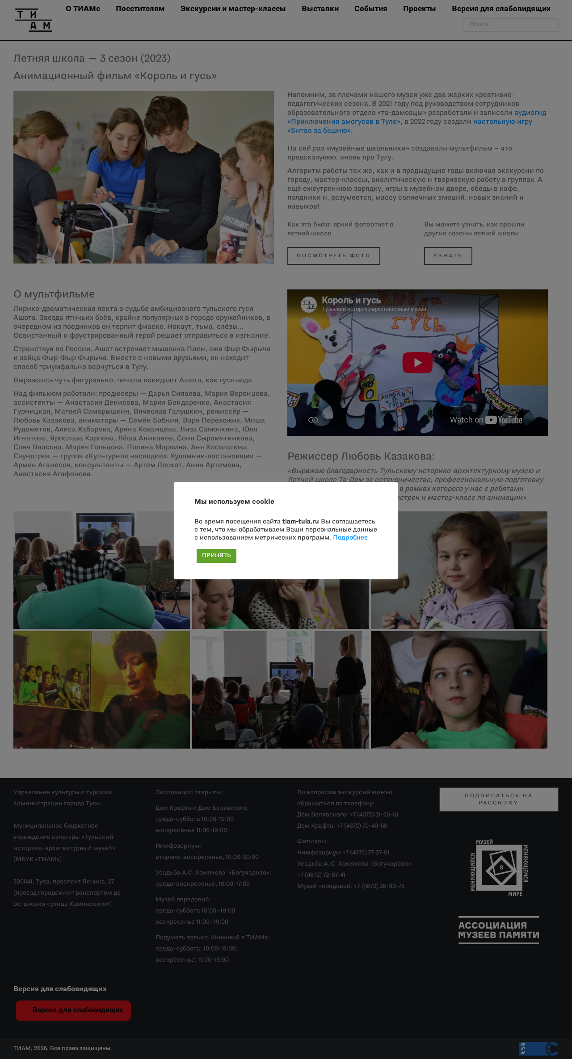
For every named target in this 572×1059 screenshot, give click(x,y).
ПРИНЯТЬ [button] (216, 555)
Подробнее (350, 538)
